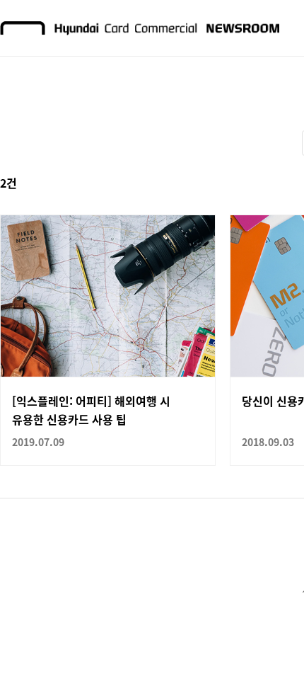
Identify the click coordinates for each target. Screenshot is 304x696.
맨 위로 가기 (266, 658)
